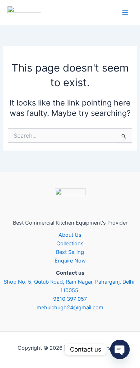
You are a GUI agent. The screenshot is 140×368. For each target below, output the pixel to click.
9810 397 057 (70, 299)
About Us (70, 235)
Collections (70, 243)
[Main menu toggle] (125, 12)
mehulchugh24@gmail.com (70, 307)
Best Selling (70, 252)
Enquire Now (70, 260)
